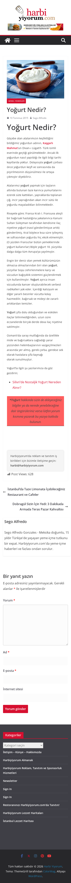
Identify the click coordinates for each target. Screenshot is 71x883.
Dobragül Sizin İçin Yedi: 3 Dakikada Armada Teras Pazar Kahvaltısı (37, 507)
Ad (6, 652)
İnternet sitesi (13, 689)
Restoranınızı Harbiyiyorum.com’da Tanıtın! (31, 805)
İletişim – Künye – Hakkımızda (22, 752)
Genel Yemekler (16, 101)
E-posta (9, 671)
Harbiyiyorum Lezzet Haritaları (23, 813)
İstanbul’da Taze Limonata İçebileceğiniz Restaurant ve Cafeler (36, 492)
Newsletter (10, 781)
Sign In (7, 789)
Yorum (9, 600)
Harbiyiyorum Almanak (18, 760)
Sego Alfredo (39, 118)
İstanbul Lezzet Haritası (18, 821)
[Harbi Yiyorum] (7, 40)
